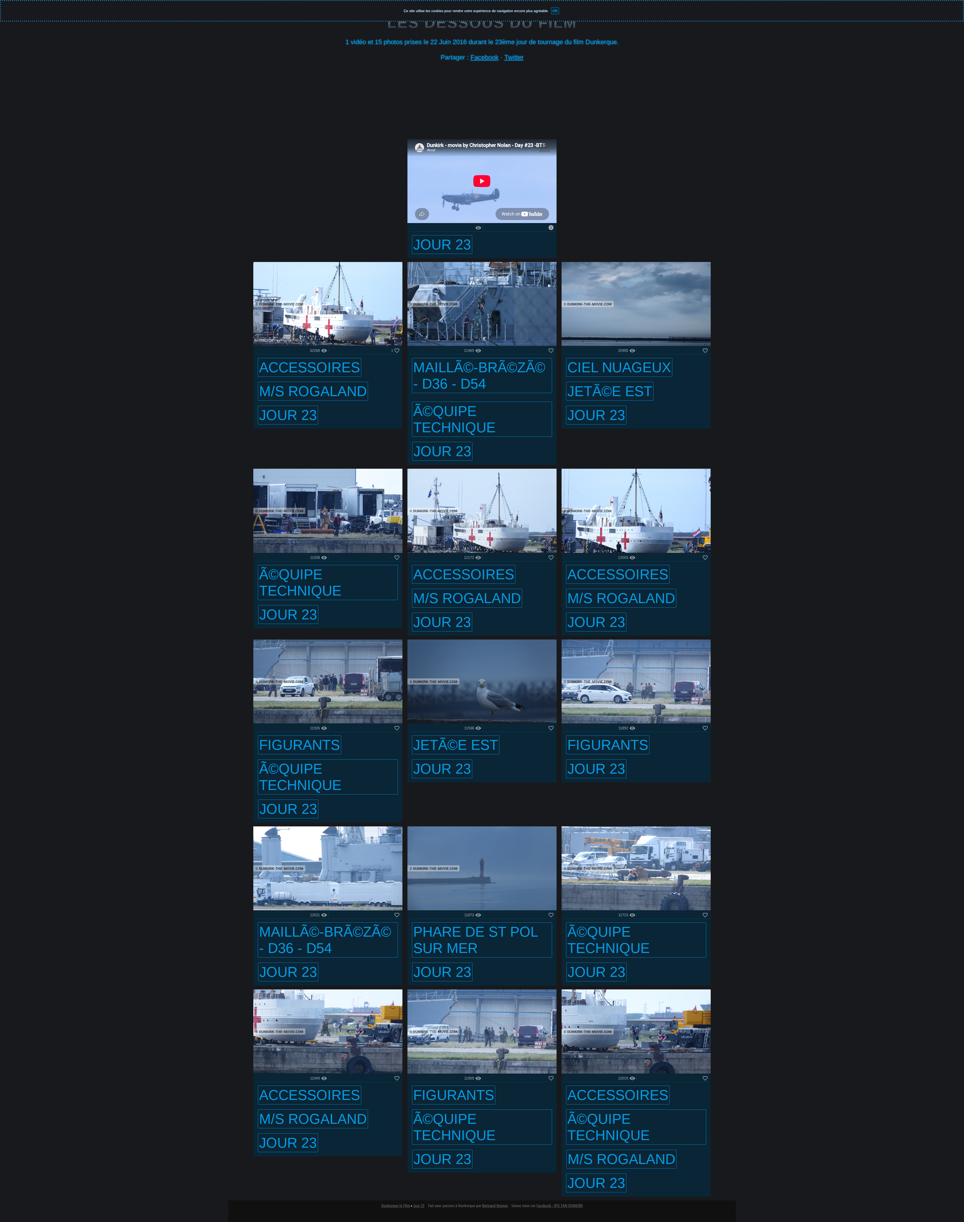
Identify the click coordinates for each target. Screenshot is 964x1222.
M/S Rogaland (313, 391)
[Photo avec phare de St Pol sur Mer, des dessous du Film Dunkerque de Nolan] (482, 909)
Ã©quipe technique (454, 419)
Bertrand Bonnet (495, 1205)
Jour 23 (442, 244)
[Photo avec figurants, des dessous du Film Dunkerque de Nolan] (636, 722)
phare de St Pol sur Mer (475, 940)
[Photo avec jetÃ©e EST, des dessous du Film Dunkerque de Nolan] (482, 722)
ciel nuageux (619, 367)
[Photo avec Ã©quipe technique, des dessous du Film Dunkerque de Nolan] (327, 551)
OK (555, 11)
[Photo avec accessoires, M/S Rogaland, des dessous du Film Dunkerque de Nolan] (327, 344)
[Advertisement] (482, 101)
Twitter (514, 57)
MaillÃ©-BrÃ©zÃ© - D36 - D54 (479, 375)
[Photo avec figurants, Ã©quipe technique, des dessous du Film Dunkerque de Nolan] (327, 722)
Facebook (484, 57)
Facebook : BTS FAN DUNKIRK (559, 1205)
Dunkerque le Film (395, 1205)
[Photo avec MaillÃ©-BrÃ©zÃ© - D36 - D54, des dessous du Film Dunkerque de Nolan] (327, 909)
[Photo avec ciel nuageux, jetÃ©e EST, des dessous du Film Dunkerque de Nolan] (636, 344)
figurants (299, 745)
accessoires (309, 367)
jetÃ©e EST (609, 391)
